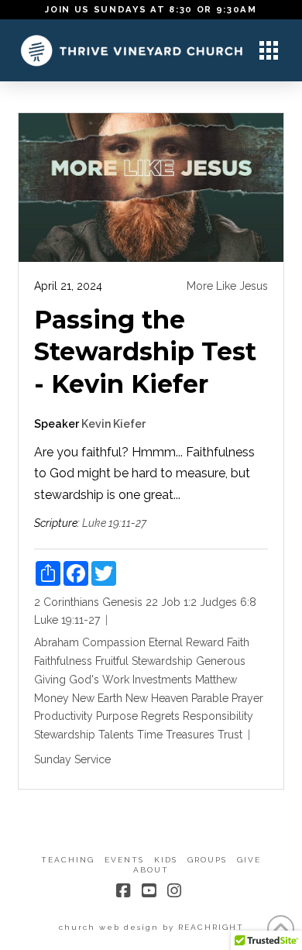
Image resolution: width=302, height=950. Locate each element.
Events (124, 859)
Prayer (247, 698)
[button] (269, 50)
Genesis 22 (130, 602)
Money (51, 698)
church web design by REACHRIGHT (151, 927)
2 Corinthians (66, 602)
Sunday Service (72, 759)
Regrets (160, 716)
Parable (209, 698)
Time (150, 734)
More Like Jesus (227, 286)
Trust (230, 734)
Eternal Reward (186, 642)
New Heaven (156, 698)
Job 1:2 (179, 602)
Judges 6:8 (228, 602)
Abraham (56, 642)
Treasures (190, 734)
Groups (207, 859)
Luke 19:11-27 (114, 523)
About (151, 870)
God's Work (99, 679)
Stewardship (64, 734)
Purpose (117, 716)
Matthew (216, 679)
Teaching (67, 859)
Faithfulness (63, 661)
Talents (116, 734)
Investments (162, 679)
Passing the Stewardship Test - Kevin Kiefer (145, 352)
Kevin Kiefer (113, 424)
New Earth (97, 698)
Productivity (63, 716)
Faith (238, 642)
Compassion (114, 642)
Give (249, 859)
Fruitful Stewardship (144, 661)
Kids (165, 859)
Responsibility (218, 716)
